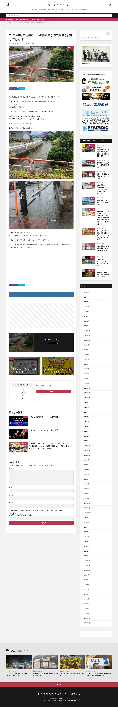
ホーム (40, 694)
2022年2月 (86, 551)
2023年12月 (86, 445)
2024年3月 (86, 431)
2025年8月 (86, 350)
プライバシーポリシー (62, 694)
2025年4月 (86, 369)
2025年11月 (86, 335)
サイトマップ (48, 694)
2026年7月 (86, 297)
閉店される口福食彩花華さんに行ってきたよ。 (103, 176)
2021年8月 (86, 580)
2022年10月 (86, 512)
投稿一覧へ (53, 391)
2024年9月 (86, 402)
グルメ (61, 9)
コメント (11, 468)
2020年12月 (86, 618)
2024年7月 (86, 412)
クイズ (77, 9)
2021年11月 (86, 565)
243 (93, 228)
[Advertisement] (41, 263)
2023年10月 (86, 455)
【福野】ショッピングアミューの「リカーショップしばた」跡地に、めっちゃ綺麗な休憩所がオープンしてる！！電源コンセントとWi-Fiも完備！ (50, 445)
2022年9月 (86, 517)
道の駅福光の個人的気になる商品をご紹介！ (103, 165)
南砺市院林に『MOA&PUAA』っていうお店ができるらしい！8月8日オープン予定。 (103, 189)
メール (11, 495)
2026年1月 (86, 326)
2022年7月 (86, 527)
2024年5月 (86, 421)
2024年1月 (86, 441)
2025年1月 (86, 383)
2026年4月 (86, 311)
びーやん (92, 270)
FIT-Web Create (55, 700)
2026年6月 (86, 302)
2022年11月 (86, 508)
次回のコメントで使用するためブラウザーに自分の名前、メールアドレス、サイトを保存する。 (38, 510)
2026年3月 (86, 316)
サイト (11, 502)
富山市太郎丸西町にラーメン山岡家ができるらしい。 (103, 202)
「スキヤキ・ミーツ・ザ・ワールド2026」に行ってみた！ (102, 262)
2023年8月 (86, 465)
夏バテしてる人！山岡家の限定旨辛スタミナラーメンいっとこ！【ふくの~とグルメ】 (103, 235)
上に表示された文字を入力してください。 (21, 515)
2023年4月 (86, 484)
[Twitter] (21, 88)
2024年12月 (86, 388)
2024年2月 (86, 436)
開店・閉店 (42, 9)
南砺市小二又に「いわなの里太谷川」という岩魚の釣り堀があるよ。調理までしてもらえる (103, 152)
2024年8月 (86, 407)
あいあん (92, 145)
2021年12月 (86, 560)
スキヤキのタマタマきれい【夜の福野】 (44, 430)
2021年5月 (86, 594)
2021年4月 (86, 599)
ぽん (26, 430)
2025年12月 (86, 330)
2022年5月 (86, 536)
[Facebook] (13, 88)
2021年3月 (86, 604)
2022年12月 (86, 503)
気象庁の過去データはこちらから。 (21, 123)
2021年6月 (86, 589)
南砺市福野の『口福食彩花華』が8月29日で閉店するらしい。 (103, 249)
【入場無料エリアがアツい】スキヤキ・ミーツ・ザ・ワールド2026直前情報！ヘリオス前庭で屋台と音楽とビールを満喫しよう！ (103, 218)
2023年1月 (86, 498)
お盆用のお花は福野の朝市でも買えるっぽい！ (72, 674)
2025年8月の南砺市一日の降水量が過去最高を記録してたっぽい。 (35, 22)
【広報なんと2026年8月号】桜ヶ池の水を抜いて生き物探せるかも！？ (98, 674)
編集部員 (83, 9)
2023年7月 (86, 469)
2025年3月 (86, 374)
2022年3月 (86, 546)
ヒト (72, 9)
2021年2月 (86, 608)
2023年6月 (86, 474)
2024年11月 (86, 393)
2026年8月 (86, 292)
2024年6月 (86, 417)
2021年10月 (86, 570)
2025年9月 (86, 345)
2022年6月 (86, 532)
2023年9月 (86, 460)
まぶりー (25, 443)
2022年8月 (86, 522)
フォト (67, 9)
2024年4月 (86, 426)
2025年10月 (86, 340)
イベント (54, 9)
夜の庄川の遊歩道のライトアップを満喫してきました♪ (103, 274)
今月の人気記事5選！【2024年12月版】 (44, 417)
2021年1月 (86, 613)
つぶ (15, 22)
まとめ (31, 9)
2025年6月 (86, 359)
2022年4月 (86, 541)
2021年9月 (86, 575)
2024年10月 (86, 397)
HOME (9, 22)
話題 (49, 9)
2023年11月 (86, 450)
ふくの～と (64, 698)
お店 (36, 9)
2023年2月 (86, 493)
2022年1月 (86, 556)
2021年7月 (86, 584)
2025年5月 (86, 364)
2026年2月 (86, 321)
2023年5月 (86, 479)
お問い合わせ (75, 694)
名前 (11, 487)
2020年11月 (86, 623)
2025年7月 (86, 354)
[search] (110, 15)
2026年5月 (86, 306)
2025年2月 (86, 378)
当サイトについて (87, 63)
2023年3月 (86, 489)
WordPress (73, 700)
